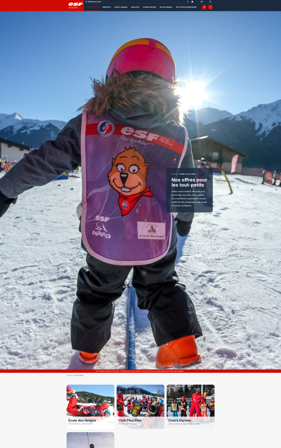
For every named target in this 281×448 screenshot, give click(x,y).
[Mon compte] (204, 7)
